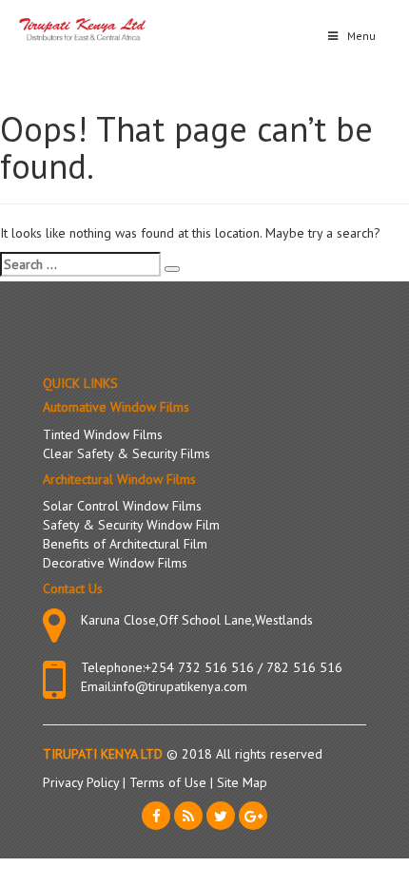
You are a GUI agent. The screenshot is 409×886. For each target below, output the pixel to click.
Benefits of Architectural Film (125, 543)
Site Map (242, 782)
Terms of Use (169, 782)
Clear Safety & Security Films (126, 453)
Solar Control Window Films (122, 505)
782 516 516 (304, 667)
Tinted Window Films (103, 434)
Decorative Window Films (115, 562)
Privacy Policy (83, 782)
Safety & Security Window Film (131, 524)
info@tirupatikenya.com (180, 686)
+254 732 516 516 (199, 667)
